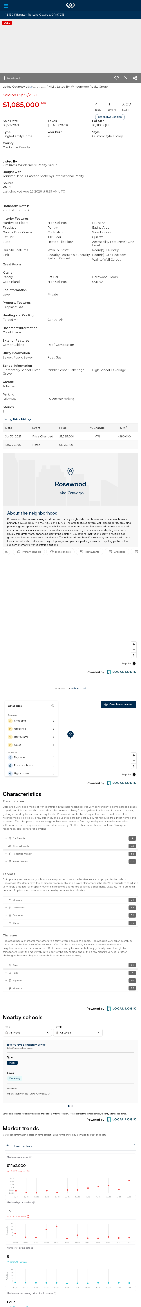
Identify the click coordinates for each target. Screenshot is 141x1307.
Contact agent (13, 78)
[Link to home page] (70, 5)
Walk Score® (78, 688)
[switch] (116, 78)
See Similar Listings (110, 117)
